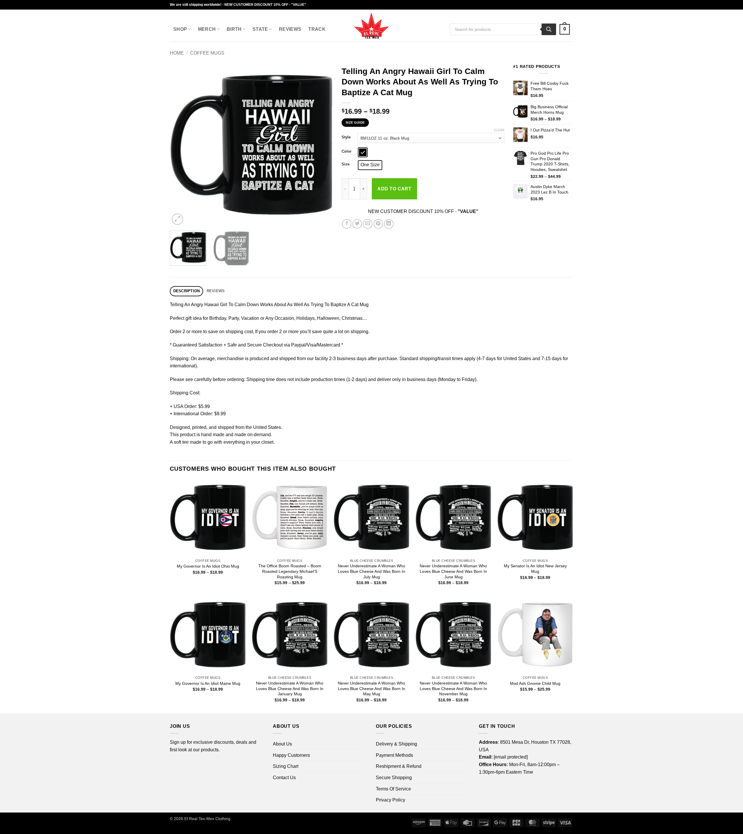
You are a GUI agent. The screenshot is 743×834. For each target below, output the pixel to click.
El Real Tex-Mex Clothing (207, 818)
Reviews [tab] (216, 291)
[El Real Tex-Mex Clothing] (371, 25)
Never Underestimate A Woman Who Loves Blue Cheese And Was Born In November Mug (453, 688)
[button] (564, 29)
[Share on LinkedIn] (389, 224)
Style (346, 137)
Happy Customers (291, 755)
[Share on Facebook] (346, 224)
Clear (499, 130)
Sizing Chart (285, 766)
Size (345, 164)
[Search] (549, 29)
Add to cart (394, 188)
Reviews (290, 29)
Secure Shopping (394, 777)
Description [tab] (186, 291)
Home (177, 52)
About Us (282, 743)
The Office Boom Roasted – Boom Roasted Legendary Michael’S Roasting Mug (289, 571)
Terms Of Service (393, 788)
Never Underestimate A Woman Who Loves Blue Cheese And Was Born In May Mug (371, 688)
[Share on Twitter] (357, 224)
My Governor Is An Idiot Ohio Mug (208, 566)
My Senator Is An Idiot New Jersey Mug (535, 569)
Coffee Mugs (207, 52)
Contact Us (284, 777)
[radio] (362, 152)
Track (317, 29)
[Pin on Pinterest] (378, 224)
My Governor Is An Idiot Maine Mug (207, 683)
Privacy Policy (390, 799)
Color (346, 151)
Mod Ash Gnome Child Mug (535, 683)
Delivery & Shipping (396, 743)
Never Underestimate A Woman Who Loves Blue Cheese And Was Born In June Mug (453, 571)
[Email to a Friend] (367, 224)
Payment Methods (394, 755)
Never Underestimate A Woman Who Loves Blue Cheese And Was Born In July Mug (371, 571)
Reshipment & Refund (398, 766)
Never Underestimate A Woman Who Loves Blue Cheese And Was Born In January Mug (289, 688)
